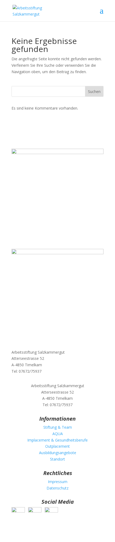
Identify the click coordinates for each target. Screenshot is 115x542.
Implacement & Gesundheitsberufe (57, 440)
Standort (57, 459)
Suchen (94, 91)
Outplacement (57, 446)
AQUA (57, 433)
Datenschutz (57, 488)
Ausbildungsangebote (57, 452)
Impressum (57, 481)
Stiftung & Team (57, 427)
